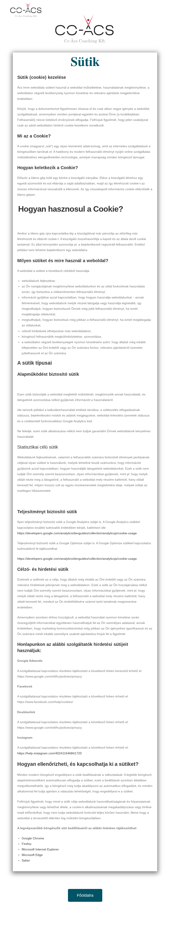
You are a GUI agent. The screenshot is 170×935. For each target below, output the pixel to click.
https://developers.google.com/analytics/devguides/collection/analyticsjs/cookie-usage (77, 533)
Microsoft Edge (32, 855)
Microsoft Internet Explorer (40, 849)
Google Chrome (33, 838)
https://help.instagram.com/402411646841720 (49, 753)
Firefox (26, 844)
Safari (26, 860)
